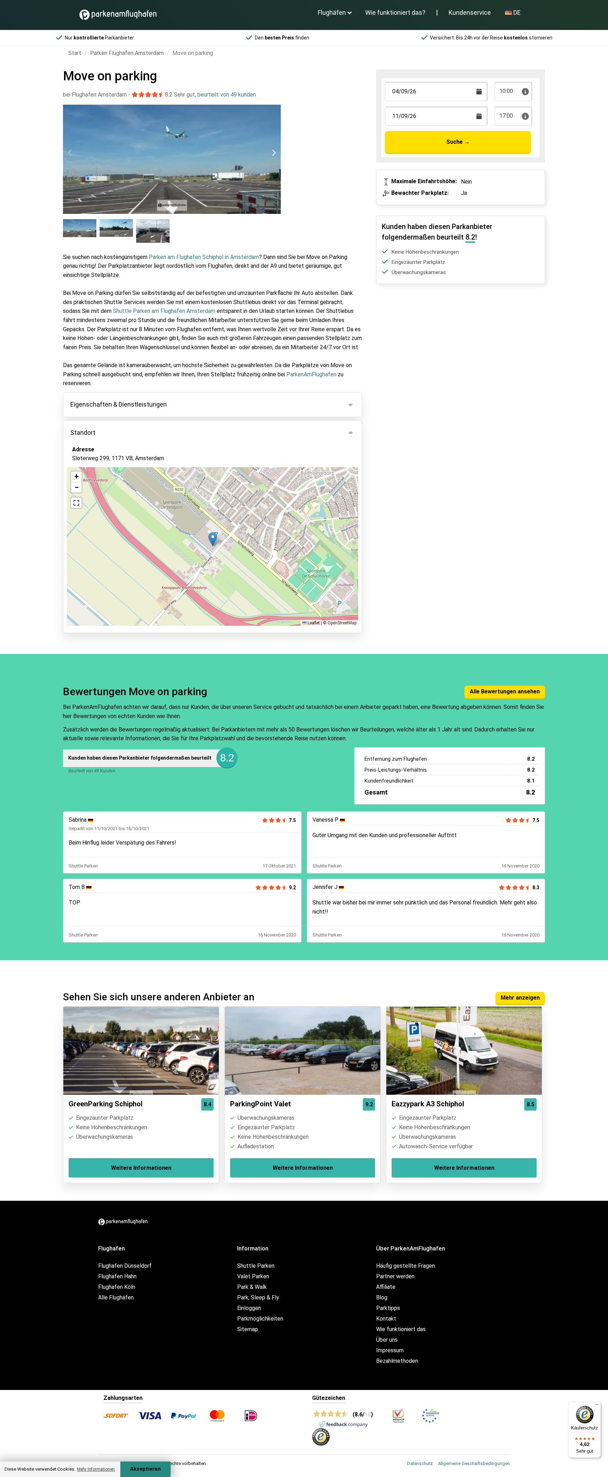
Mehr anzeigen (520, 997)
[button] (212, 539)
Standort (82, 432)
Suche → (458, 141)
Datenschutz (420, 1463)
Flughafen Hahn (117, 1276)
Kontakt (386, 1318)
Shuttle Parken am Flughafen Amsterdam (164, 311)
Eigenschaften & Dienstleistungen (118, 404)
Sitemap (247, 1329)
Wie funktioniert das (401, 1329)
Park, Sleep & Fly (258, 1297)
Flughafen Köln (116, 1287)
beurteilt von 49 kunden (226, 94)
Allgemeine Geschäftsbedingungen (474, 1463)
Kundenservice (470, 12)
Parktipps (388, 1308)
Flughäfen (332, 12)
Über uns (387, 1339)
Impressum (390, 1350)
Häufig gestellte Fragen (405, 1265)
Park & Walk (252, 1287)
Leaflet (313, 622)
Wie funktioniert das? (395, 12)
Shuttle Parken (255, 1265)
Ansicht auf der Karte (106, 496)
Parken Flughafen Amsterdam (127, 53)
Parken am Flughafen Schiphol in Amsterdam (204, 257)
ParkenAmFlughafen (311, 374)
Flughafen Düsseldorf (125, 1265)
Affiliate (385, 1287)
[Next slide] (273, 153)
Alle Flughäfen (116, 1297)
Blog (381, 1297)
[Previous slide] (70, 153)
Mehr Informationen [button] (96, 1469)
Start (74, 53)
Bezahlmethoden (397, 1361)
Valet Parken (253, 1276)
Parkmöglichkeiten (260, 1318)
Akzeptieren (145, 1469)
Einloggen (249, 1308)
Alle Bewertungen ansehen (505, 691)
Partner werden (395, 1276)
